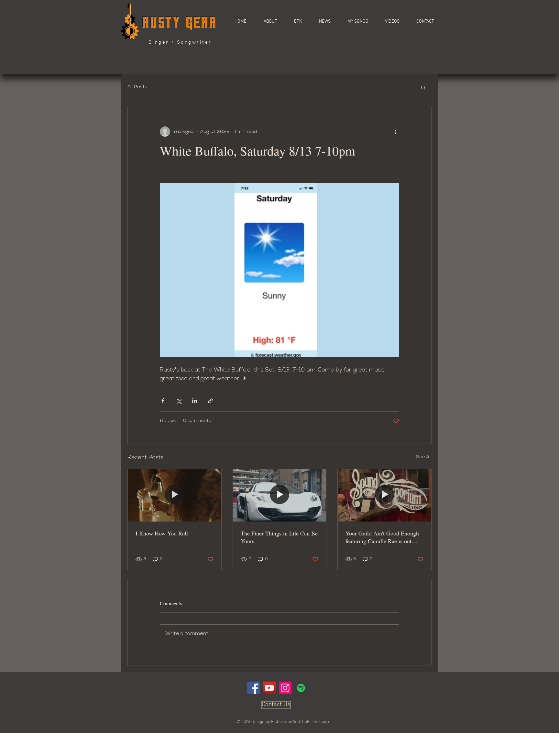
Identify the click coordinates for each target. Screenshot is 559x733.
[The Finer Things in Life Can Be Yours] (279, 495)
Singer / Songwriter (180, 42)
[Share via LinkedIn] (195, 401)
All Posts (137, 87)
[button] (388, 22)
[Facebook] (253, 688)
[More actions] (395, 131)
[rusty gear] (301, 688)
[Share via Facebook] (163, 401)
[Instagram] (285, 688)
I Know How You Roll (162, 533)
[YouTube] (269, 688)
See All (424, 457)
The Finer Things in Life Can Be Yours (279, 537)
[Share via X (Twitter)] (179, 401)
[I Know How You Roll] (174, 495)
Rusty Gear (179, 22)
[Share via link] (210, 401)
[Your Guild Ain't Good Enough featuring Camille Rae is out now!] (384, 495)
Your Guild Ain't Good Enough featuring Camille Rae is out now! (382, 537)
